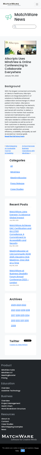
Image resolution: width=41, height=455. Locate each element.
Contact (5, 421)
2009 (13, 325)
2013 (13, 320)
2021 (13, 310)
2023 (18, 305)
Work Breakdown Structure (13, 408)
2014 (27, 315)
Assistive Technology (10, 390)
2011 (22, 320)
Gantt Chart (6, 406)
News (3, 429)
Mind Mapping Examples (12, 427)
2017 (13, 315)
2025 (13, 305)
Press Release (17, 183)
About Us (5, 418)
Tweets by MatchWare (18, 345)
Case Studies (17, 189)
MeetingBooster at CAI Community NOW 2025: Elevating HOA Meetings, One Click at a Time (20, 257)
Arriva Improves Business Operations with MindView (28, 149)
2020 (18, 310)
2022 (23, 305)
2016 (18, 315)
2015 (22, 315)
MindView (15, 172)
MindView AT (7, 372)
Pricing (4, 378)
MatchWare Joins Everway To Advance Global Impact (20, 214)
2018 (28, 310)
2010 (26, 320)
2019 (23, 310)
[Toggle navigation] (37, 4)
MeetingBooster (18, 177)
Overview (5, 388)
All (11, 166)
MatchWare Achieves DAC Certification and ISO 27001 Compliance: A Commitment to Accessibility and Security (20, 234)
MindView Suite (8, 370)
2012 (18, 320)
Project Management (10, 403)
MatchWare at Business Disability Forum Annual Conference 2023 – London (19, 276)
